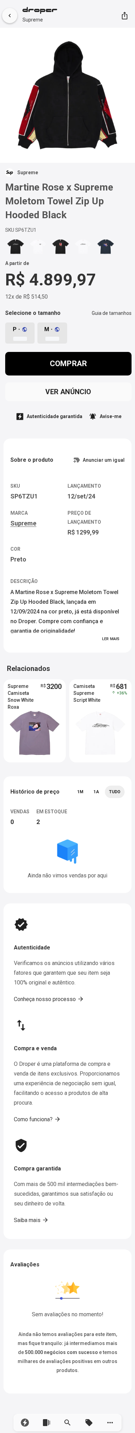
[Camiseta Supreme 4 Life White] (38, 246)
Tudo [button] (114, 791)
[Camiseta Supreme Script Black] (15, 246)
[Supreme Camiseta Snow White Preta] (105, 246)
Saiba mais (31, 1220)
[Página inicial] (39, 11)
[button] (25, 1423)
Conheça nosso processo (49, 999)
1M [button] (80, 791)
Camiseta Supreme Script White (86, 693)
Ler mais (110, 639)
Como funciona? (37, 1119)
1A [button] (96, 791)
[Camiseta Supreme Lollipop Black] (60, 246)
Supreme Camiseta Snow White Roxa (21, 693)
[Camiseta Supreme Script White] (83, 246)
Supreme (32, 20)
